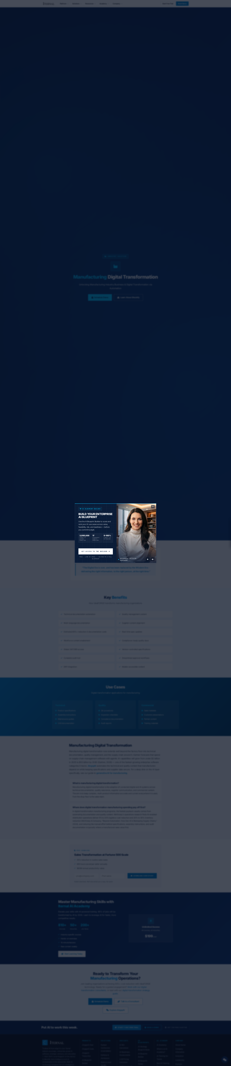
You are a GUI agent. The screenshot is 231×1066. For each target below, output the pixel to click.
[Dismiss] (153, 506)
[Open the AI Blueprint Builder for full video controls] (148, 559)
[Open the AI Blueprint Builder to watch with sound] (153, 559)
